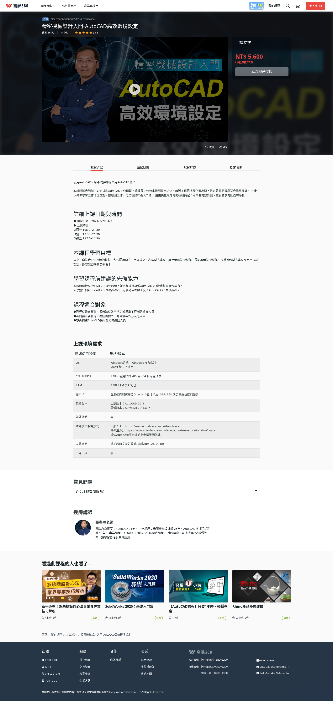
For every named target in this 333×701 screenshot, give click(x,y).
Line (48, 666)
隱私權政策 (148, 666)
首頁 (44, 634)
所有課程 (56, 634)
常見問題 (85, 660)
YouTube (51, 680)
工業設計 (71, 634)
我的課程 (274, 6)
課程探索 (46, 6)
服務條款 (146, 660)
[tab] (96, 167)
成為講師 (115, 660)
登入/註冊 (315, 6)
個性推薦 (68, 6)
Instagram (52, 673)
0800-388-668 (267, 666)
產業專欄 (90, 6)
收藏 (211, 147)
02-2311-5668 (266, 660)
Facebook (51, 660)
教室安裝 (85, 673)
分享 (225, 147)
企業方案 (85, 680)
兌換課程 (85, 666)
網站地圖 (146, 673)
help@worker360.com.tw (274, 673)
